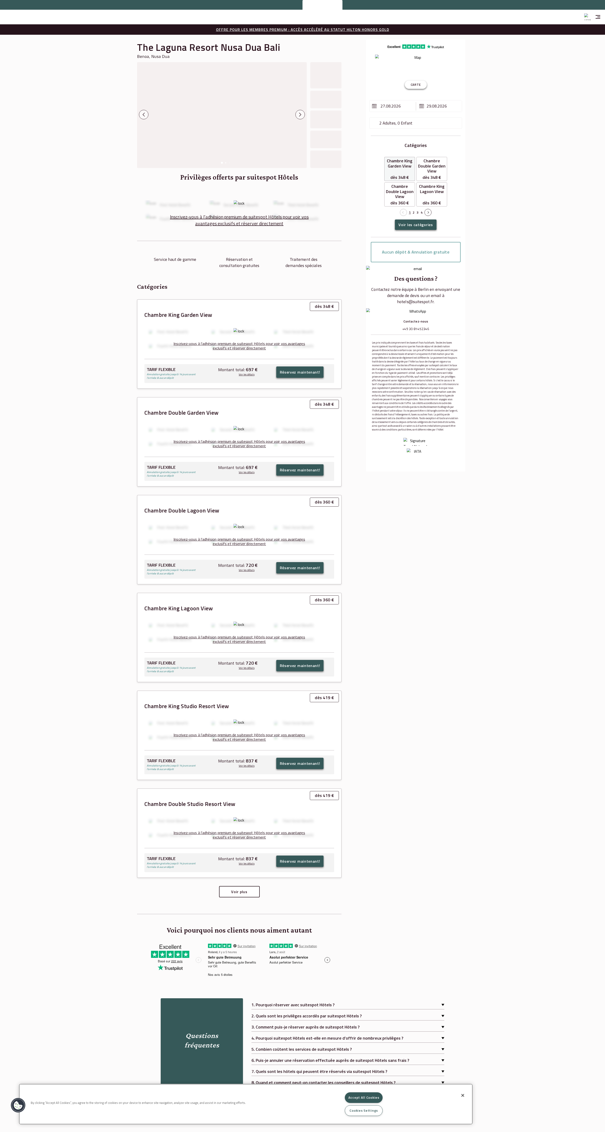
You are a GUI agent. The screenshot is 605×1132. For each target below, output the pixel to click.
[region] (246, 1104)
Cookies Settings (364, 1110)
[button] (18, 1105)
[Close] (463, 1095)
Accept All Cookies (363, 1097)
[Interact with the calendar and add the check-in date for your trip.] (374, 106)
